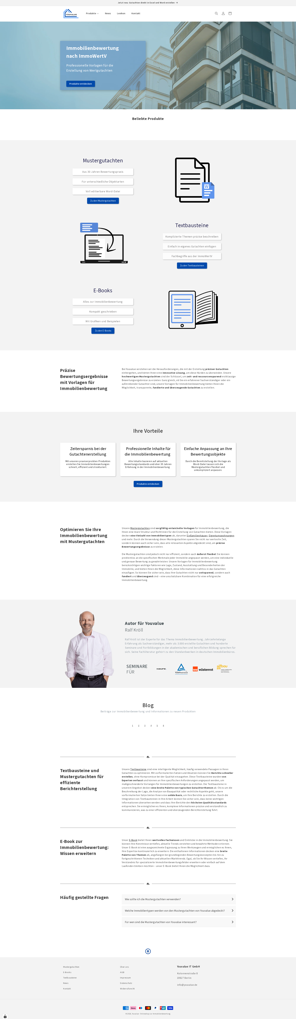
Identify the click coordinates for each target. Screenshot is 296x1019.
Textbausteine (138, 769)
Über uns (124, 966)
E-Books (67, 972)
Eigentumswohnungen (221, 535)
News (65, 983)
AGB (122, 972)
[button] (216, 13)
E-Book (133, 840)
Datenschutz (126, 983)
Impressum (125, 977)
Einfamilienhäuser (197, 535)
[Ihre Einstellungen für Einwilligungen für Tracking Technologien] (5, 1016)
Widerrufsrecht (127, 988)
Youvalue (135, 1014)
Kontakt (67, 988)
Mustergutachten (140, 528)
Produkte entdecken (80, 83)
